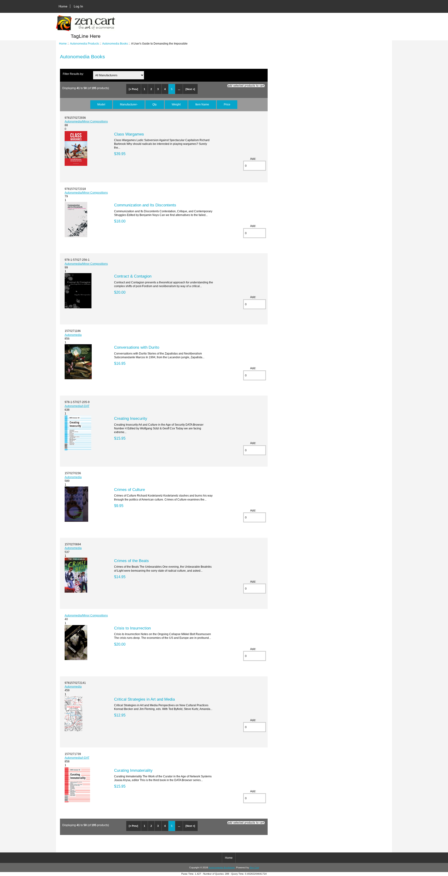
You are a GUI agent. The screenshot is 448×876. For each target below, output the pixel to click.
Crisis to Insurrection (132, 628)
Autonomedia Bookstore (222, 867)
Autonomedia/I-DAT (77, 405)
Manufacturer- (129, 104)
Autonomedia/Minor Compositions (86, 121)
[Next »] (190, 89)
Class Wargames (129, 134)
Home (63, 6)
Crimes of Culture (129, 489)
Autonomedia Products (84, 43)
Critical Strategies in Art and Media (144, 699)
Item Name (202, 104)
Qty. (154, 104)
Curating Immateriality (133, 770)
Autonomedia (73, 334)
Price (227, 104)
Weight (176, 104)
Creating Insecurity (130, 418)
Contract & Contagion (132, 276)
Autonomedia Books (115, 43)
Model (101, 104)
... (179, 89)
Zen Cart (254, 867)
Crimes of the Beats (131, 560)
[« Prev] (133, 89)
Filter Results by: (73, 73)
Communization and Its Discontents (145, 205)
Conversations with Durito (136, 347)
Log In (78, 6)
